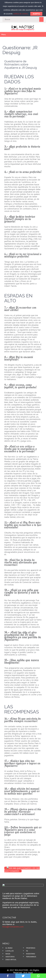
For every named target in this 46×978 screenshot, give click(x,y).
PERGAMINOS (31, 957)
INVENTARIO (30, 954)
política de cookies (20, 14)
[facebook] (6, 932)
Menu (3, 34)
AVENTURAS (10, 957)
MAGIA (8, 954)
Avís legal (28, 972)
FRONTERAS (30, 948)
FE (27, 951)
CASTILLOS (10, 951)
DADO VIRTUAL (11, 959)
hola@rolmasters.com (13, 926)
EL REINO (9, 948)
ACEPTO (36, 14)
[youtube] (10, 932)
